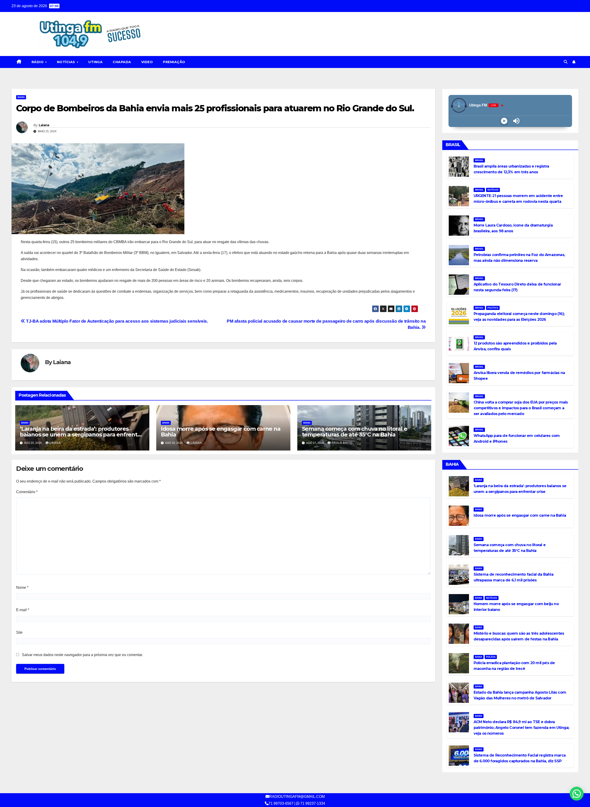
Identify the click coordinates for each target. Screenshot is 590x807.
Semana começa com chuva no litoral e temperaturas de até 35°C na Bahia (354, 431)
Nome (22, 587)
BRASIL (479, 160)
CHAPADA (122, 62)
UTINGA (95, 62)
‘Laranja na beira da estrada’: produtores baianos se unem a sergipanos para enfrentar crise (81, 434)
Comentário (27, 492)
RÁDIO (38, 62)
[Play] (504, 121)
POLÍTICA (492, 307)
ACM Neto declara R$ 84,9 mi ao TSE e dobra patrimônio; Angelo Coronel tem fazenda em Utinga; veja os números (521, 728)
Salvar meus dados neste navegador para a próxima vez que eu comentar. (82, 655)
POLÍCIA (491, 657)
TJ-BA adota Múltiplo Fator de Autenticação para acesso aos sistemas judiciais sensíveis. (116, 321)
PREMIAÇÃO (174, 62)
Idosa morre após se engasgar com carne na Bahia (220, 431)
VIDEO (147, 62)
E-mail (22, 610)
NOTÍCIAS (66, 62)
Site (19, 632)
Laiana (44, 125)
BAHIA (21, 97)
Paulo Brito (342, 443)
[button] (565, 62)
